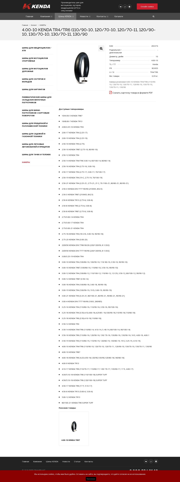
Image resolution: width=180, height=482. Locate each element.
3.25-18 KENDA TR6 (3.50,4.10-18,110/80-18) (81, 318)
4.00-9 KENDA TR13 (70, 363)
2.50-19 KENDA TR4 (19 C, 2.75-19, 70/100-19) (82, 177)
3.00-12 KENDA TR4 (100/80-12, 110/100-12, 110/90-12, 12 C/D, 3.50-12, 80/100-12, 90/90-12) (103, 273)
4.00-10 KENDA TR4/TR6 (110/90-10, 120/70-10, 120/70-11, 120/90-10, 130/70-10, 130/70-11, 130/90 (107, 346)
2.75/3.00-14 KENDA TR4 (73, 217)
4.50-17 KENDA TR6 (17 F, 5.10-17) (77, 386)
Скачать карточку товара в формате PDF (132, 92)
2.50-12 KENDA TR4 (70, 155)
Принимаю (91, 479)
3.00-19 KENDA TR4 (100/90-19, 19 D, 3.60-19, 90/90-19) (87, 290)
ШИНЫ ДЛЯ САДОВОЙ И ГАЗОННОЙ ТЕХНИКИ (33, 135)
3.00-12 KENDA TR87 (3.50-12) (75, 279)
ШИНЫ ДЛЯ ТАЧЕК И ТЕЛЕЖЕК (36, 154)
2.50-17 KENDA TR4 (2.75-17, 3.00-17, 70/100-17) (83, 172)
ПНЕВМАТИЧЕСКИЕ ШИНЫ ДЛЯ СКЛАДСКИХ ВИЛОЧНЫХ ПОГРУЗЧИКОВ (36, 100)
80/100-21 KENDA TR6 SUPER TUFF (77, 402)
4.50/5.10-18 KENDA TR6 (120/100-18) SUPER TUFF (84, 380)
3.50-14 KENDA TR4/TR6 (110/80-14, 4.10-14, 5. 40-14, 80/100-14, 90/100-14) (96, 329)
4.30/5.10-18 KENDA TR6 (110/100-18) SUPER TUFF (84, 374)
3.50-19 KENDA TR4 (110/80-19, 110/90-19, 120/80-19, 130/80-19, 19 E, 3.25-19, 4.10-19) (101, 341)
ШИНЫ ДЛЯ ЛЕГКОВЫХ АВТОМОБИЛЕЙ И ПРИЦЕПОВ (36, 145)
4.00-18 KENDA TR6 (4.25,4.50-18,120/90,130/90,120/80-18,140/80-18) (93, 357)
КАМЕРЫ (26, 162)
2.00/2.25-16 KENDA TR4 (73, 127)
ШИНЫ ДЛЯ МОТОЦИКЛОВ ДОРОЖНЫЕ (35, 69)
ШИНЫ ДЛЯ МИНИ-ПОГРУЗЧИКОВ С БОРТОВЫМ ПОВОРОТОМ (35, 113)
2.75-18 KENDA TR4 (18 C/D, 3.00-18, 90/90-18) (82, 234)
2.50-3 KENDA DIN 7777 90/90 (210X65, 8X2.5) (82, 189)
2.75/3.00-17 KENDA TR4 (73, 222)
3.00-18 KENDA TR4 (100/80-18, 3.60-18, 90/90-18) (84, 284)
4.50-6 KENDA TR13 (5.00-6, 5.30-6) (77, 391)
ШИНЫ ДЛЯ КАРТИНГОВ (33, 89)
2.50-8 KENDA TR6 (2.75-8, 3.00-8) (77, 205)
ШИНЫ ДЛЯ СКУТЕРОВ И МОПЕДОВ (33, 80)
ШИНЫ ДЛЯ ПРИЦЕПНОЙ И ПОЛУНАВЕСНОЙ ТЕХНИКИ (35, 124)
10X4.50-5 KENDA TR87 (72, 115)
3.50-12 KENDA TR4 (70, 324)
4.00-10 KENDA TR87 (71, 352)
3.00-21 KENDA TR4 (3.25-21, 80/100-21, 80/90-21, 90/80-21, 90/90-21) (93, 296)
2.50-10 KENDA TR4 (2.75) (73, 144)
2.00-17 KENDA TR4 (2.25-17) (74, 132)
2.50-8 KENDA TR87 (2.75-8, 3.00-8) (77, 211)
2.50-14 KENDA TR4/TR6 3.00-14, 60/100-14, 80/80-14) (86, 160)
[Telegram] (129, 6)
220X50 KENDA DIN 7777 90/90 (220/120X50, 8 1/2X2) (85, 251)
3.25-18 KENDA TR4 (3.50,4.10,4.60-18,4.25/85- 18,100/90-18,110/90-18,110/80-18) (98, 312)
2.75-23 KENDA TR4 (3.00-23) (74, 239)
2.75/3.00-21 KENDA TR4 (73, 228)
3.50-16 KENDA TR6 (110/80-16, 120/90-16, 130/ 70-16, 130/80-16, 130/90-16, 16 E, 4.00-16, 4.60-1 (105, 335)
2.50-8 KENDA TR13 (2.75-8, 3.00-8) (77, 200)
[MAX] (125, 6)
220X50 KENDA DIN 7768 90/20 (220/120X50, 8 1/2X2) (85, 245)
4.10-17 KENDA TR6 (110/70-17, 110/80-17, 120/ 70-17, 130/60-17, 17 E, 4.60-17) (97, 369)
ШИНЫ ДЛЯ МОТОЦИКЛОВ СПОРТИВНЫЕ (35, 59)
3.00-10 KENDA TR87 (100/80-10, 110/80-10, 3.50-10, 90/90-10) (90, 267)
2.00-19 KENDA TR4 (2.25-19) (74, 138)
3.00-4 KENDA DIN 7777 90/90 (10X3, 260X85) (82, 301)
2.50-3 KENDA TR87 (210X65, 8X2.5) (77, 194)
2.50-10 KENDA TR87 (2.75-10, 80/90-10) (80, 149)
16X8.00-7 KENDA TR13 (72, 121)
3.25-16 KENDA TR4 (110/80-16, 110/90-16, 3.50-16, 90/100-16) (90, 307)
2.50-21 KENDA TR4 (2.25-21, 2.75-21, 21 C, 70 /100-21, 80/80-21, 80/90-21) (95, 183)
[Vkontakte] (121, 6)
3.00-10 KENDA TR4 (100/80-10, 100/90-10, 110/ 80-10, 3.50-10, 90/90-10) (94, 262)
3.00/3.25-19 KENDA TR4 (73, 256)
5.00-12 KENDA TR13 (71, 397)
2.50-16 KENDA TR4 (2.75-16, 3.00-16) (78, 166)
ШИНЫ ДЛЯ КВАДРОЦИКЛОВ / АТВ (36, 49)
